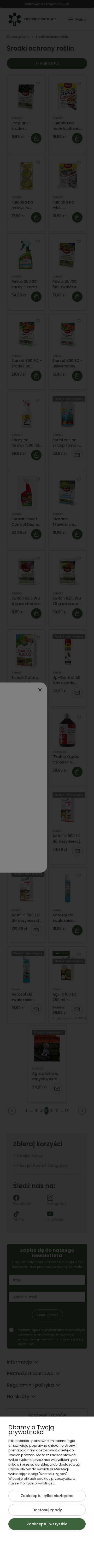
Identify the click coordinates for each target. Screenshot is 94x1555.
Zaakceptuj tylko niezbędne (47, 1495)
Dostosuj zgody (47, 1510)
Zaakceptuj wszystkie (47, 1524)
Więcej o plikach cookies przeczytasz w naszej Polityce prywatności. (41, 1481)
